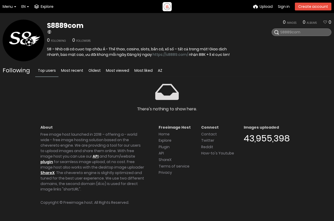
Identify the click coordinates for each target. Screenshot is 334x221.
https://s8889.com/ (170, 54)
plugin (46, 161)
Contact (209, 134)
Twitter (207, 140)
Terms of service (174, 166)
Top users (47, 70)
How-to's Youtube (217, 153)
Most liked (143, 70)
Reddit (207, 147)
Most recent (72, 70)
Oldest (94, 70)
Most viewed (117, 70)
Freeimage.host (78, 202)
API (96, 156)
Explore (165, 140)
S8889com (65, 25)
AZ (160, 70)
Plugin (164, 147)
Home (164, 134)
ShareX (47, 172)
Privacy (165, 172)
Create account (313, 6)
